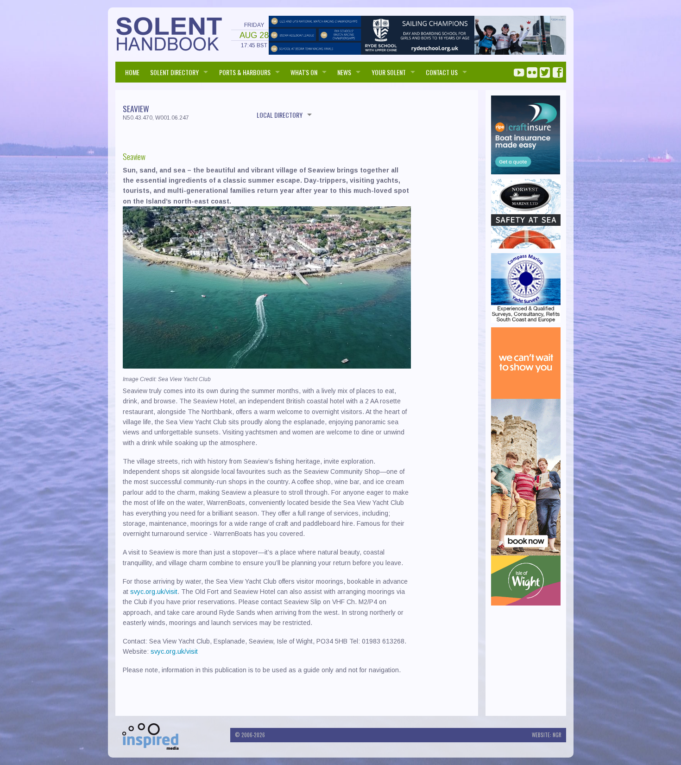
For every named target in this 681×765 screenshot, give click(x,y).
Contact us (442, 72)
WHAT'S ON (303, 72)
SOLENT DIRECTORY (174, 72)
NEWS (344, 72)
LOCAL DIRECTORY (280, 115)
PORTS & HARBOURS (245, 72)
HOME (132, 72)
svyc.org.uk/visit (153, 591)
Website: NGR (546, 735)
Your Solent (389, 72)
